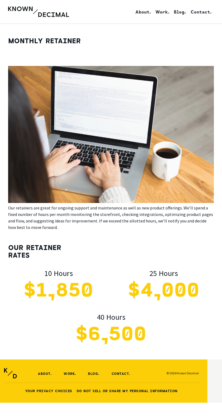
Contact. (201, 11)
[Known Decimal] (38, 11)
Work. (162, 11)
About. (143, 11)
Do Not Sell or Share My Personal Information (127, 391)
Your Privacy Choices (48, 391)
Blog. (180, 11)
